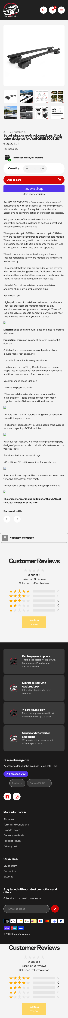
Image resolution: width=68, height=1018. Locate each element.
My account (10, 865)
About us (8, 819)
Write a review (34, 622)
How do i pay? (11, 829)
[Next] (17, 519)
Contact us (9, 871)
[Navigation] (61, 10)
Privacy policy (11, 846)
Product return (12, 840)
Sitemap (8, 876)
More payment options (34, 194)
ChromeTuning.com (20, 934)
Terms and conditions (16, 824)
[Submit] (55, 909)
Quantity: (14, 168)
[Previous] (6, 519)
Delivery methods (13, 835)
